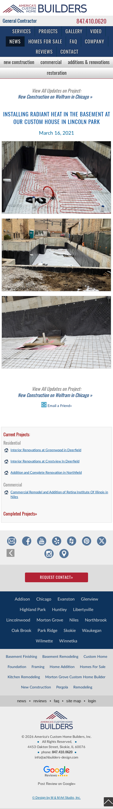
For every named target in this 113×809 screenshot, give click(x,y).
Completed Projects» (20, 514)
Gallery (74, 31)
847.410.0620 (91, 21)
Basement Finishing (21, 657)
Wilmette (44, 641)
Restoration (56, 72)
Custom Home (95, 657)
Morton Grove (50, 620)
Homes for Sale (45, 41)
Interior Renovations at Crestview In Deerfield (45, 461)
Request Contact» (56, 577)
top (108, 801)
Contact (69, 51)
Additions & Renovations (89, 62)
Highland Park (33, 610)
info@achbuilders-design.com (56, 757)
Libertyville (83, 610)
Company (94, 41)
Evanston (66, 599)
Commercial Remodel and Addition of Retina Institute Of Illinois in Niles (59, 495)
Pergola (62, 687)
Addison (22, 599)
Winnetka (68, 641)
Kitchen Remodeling (24, 677)
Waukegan (91, 631)
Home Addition (62, 667)
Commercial (50, 62)
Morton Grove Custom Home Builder (75, 677)
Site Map (75, 701)
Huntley (59, 610)
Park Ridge (47, 631)
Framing (38, 667)
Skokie (70, 631)
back (10, 553)
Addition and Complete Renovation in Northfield (46, 472)
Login (92, 701)
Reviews (44, 51)
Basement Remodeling (60, 657)
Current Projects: (16, 434)
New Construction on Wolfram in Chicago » (55, 93)
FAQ (73, 41)
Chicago (43, 599)
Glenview (89, 599)
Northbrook (96, 620)
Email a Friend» (59, 406)
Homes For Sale (92, 667)
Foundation (17, 667)
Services (21, 31)
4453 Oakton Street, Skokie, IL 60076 (56, 747)
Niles (74, 620)
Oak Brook (21, 631)
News (15, 41)
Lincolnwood (18, 620)
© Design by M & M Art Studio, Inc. (56, 798)
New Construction (19, 62)
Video (96, 31)
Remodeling (82, 687)
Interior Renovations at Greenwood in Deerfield (46, 450)
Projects (48, 31)
